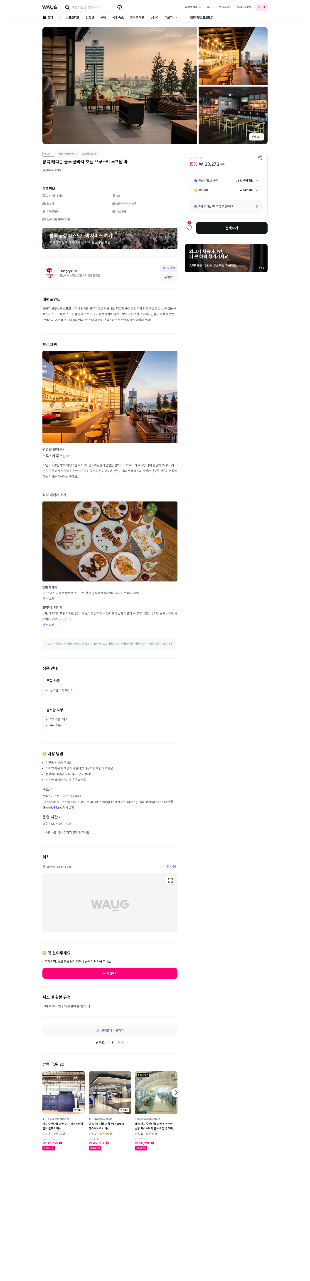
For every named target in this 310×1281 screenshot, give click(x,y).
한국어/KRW (243, 7)
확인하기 (112, 973)
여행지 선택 (191, 7)
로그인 (261, 7)
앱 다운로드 (225, 7)
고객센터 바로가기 (112, 1030)
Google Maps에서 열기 (58, 807)
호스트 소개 (169, 268)
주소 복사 (171, 866)
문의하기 (168, 277)
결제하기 (231, 228)
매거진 (210, 7)
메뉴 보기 (48, 599)
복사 (120, 1042)
